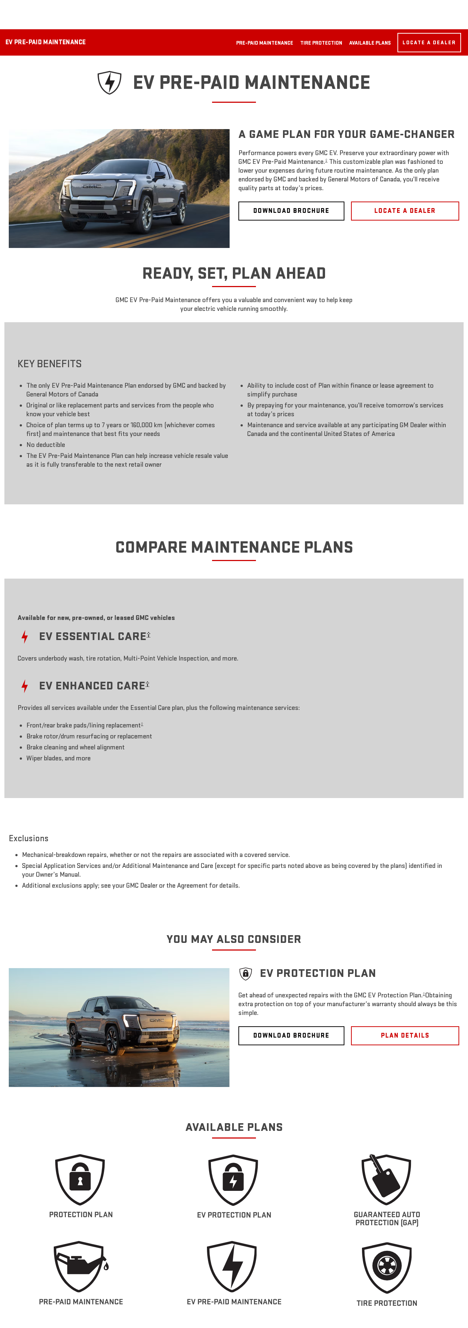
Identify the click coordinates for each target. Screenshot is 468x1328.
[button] (326, 160)
